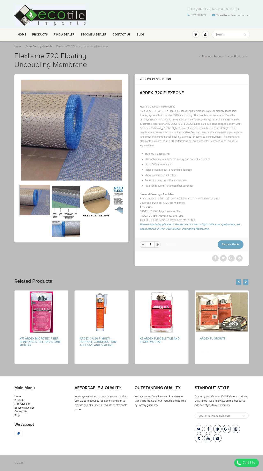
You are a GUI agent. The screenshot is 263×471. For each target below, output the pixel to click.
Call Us (248, 462)
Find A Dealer (64, 34)
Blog (140, 34)
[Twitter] (199, 429)
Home (22, 34)
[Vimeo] (217, 438)
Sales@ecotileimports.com (232, 15)
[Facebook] (208, 429)
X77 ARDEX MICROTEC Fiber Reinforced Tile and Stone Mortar (40, 342)
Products (40, 34)
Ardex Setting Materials (38, 46)
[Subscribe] (243, 416)
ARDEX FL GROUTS (212, 338)
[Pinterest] (217, 429)
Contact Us (121, 34)
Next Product (236, 56)
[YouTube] (208, 438)
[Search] (244, 34)
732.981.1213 (198, 15)
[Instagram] (236, 429)
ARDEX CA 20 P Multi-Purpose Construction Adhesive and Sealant (98, 342)
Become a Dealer (93, 34)
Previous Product (212, 56)
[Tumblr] (199, 438)
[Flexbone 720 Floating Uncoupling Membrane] (71, 130)
